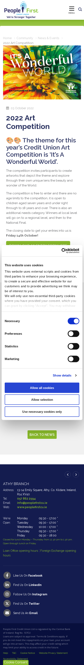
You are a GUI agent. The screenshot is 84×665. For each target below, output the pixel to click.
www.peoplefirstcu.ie (32, 507)
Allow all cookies (42, 387)
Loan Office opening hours (21, 550)
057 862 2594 (26, 498)
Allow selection (42, 399)
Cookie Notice (27, 653)
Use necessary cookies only (42, 411)
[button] (80, 9)
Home (7, 38)
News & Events (48, 38)
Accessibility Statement (15, 658)
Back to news (42, 435)
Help (5, 653)
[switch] (73, 333)
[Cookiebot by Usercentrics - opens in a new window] (61, 250)
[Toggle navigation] (58, 10)
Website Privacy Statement (53, 653)
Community (25, 38)
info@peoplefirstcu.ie (32, 502)
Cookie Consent (16, 662)
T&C (14, 653)
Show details (62, 375)
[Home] (17, 10)
